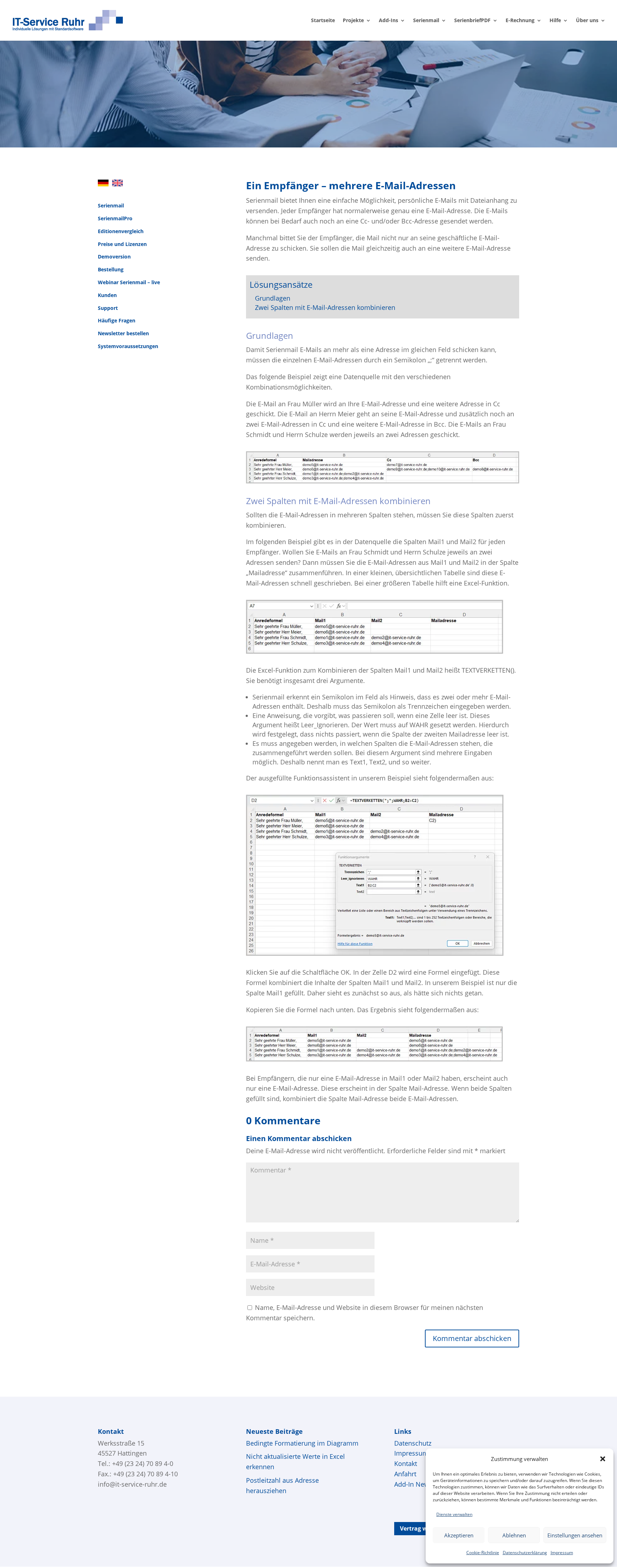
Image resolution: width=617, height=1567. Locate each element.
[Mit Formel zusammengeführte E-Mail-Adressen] (374, 1059)
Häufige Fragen (116, 320)
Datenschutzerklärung (525, 1553)
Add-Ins (388, 21)
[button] (602, 1458)
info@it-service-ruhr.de (132, 1484)
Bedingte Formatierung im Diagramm (302, 1443)
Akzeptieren (458, 1535)
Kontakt (405, 1463)
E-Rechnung (520, 21)
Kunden (107, 295)
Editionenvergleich (121, 231)
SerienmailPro (115, 218)
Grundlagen (272, 298)
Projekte (353, 21)
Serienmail (426, 21)
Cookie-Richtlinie (482, 1553)
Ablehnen (514, 1535)
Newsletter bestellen (123, 333)
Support (108, 308)
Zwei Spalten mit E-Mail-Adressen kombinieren (325, 307)
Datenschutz (412, 1443)
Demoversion (114, 256)
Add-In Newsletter (421, 1484)
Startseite (323, 21)
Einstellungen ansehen (574, 1535)
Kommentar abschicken (472, 1338)
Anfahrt (405, 1474)
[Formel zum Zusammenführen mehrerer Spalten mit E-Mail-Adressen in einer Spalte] (374, 953)
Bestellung (111, 269)
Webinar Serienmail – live (129, 282)
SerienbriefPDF (472, 21)
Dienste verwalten (454, 1514)
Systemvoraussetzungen (128, 346)
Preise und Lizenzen (122, 244)
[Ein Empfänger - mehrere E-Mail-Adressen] (382, 481)
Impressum (562, 1553)
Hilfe (555, 21)
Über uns (587, 21)
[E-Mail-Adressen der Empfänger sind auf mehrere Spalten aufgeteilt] (374, 651)
